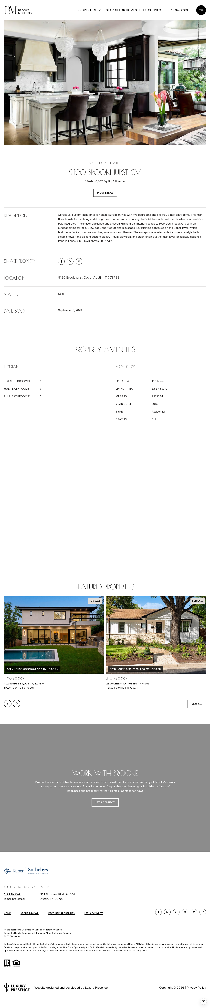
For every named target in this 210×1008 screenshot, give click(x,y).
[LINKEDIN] (176, 912)
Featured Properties (61, 913)
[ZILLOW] (194, 912)
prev (7, 703)
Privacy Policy (196, 987)
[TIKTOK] (203, 912)
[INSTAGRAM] (167, 912)
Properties (87, 10)
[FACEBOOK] (158, 912)
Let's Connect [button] (105, 802)
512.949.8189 (178, 10)
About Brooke (30, 913)
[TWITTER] (185, 912)
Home (7, 913)
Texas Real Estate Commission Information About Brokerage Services (37, 933)
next (16, 703)
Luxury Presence (96, 987)
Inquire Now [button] (105, 192)
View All (196, 703)
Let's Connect (93, 913)
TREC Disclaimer (12, 936)
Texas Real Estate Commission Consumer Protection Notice (33, 930)
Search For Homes (120, 10)
